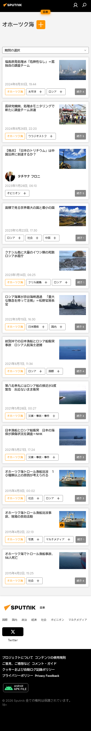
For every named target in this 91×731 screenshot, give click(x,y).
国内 (54, 326)
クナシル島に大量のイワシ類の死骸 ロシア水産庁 (31, 254)
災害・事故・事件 (38, 415)
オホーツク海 (18, 25)
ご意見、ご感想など (16, 664)
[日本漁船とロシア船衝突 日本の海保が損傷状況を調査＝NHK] (72, 437)
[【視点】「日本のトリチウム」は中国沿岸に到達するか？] (72, 159)
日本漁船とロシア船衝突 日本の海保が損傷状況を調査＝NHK (30, 432)
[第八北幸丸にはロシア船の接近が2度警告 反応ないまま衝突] (72, 394)
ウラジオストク (37, 136)
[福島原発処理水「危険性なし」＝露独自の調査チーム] (72, 70)
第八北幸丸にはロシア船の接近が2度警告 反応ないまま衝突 (30, 387)
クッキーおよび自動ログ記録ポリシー (28, 670)
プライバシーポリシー (17, 676)
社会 (30, 238)
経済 (34, 620)
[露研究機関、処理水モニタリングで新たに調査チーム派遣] (72, 114)
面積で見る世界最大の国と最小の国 (30, 208)
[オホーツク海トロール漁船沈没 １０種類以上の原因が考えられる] (72, 478)
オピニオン (13, 193)
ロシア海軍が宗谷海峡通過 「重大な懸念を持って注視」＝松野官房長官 (30, 300)
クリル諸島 (35, 282)
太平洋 (32, 91)
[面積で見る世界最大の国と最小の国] (72, 216)
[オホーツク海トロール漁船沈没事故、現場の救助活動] (72, 519)
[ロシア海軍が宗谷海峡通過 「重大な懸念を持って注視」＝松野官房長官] (72, 305)
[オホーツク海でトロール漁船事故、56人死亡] (72, 560)
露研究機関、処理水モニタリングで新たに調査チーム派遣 (30, 108)
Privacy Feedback (47, 676)
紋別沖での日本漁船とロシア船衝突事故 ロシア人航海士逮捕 (30, 343)
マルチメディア (55, 539)
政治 (24, 620)
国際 (51, 371)
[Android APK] (16, 688)
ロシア (53, 91)
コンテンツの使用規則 (50, 658)
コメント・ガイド (44, 664)
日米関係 (33, 326)
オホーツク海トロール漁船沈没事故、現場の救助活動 (28, 515)
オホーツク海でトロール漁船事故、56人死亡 (30, 556)
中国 (47, 238)
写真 (31, 539)
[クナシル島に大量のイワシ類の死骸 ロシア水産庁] (72, 261)
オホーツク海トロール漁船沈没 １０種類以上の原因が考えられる (30, 473)
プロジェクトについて (17, 658)
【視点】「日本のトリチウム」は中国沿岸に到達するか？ (30, 152)
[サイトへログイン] (75, 4)
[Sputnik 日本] (13, 7)
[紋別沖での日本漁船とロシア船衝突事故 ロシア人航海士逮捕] (72, 350)
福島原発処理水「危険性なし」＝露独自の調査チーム (30, 64)
